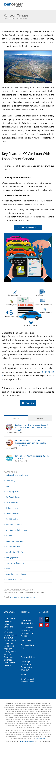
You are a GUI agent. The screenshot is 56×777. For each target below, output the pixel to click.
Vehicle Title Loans (13, 579)
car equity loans (12, 491)
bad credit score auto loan (16, 475)
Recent (40, 418)
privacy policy (40, 738)
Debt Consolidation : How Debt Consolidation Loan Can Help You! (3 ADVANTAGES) (30, 443)
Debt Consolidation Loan (16, 530)
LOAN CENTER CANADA (26, 742)
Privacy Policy (9, 651)
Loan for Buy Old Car (14, 552)
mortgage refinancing (14, 563)
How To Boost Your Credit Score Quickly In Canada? (31, 457)
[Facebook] (41, 619)
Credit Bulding (11, 519)
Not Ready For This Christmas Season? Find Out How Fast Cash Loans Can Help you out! (31, 427)
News (7, 568)
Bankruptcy (10, 480)
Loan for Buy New (13, 546)
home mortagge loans (14, 541)
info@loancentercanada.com (22, 597)
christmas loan (11, 508)
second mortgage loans (15, 574)
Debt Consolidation (13, 524)
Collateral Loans (12, 513)
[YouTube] (41, 625)
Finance (8, 535)
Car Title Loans (11, 502)
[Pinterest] (47, 625)
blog (7, 486)
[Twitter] (47, 619)
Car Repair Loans (12, 497)
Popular (16, 418)
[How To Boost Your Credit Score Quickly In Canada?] (9, 456)
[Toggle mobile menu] (50, 4)
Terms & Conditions (8, 655)
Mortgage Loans (12, 557)
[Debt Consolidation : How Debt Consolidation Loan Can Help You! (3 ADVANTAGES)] (9, 440)
